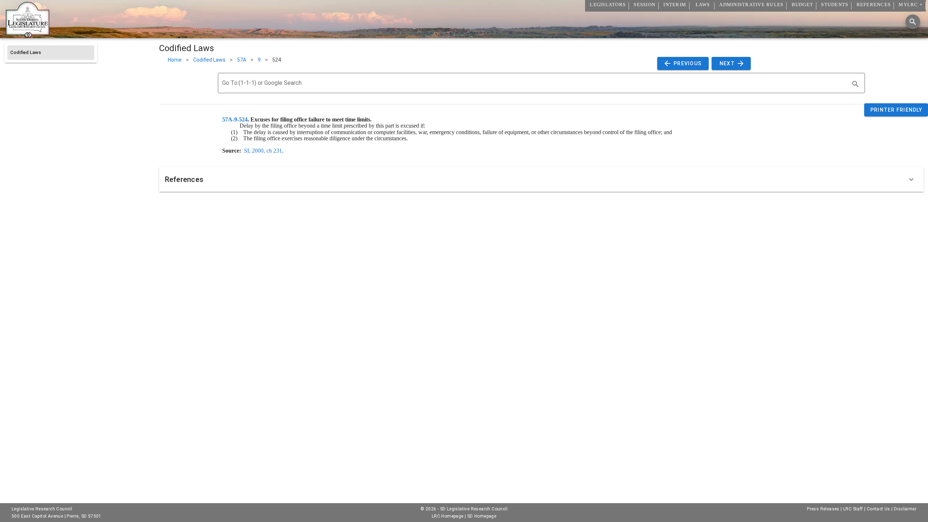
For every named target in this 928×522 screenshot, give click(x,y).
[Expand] (911, 179)
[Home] (27, 35)
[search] (855, 84)
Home (175, 60)
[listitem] (50, 52)
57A (241, 60)
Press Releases (823, 508)
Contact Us (878, 508)
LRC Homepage (448, 516)
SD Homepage (481, 516)
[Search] (913, 21)
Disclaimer (905, 508)
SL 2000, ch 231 (263, 151)
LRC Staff (853, 508)
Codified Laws (209, 60)
